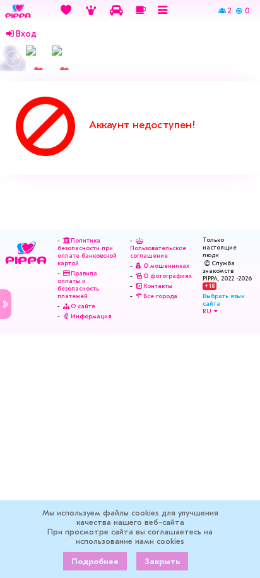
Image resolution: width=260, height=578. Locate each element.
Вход (26, 34)
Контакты (157, 286)
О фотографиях (167, 276)
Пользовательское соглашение (158, 252)
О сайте (83, 306)
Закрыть (162, 561)
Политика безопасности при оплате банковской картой (87, 252)
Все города (160, 296)
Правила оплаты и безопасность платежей (78, 285)
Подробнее (95, 561)
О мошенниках (166, 266)
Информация (91, 316)
